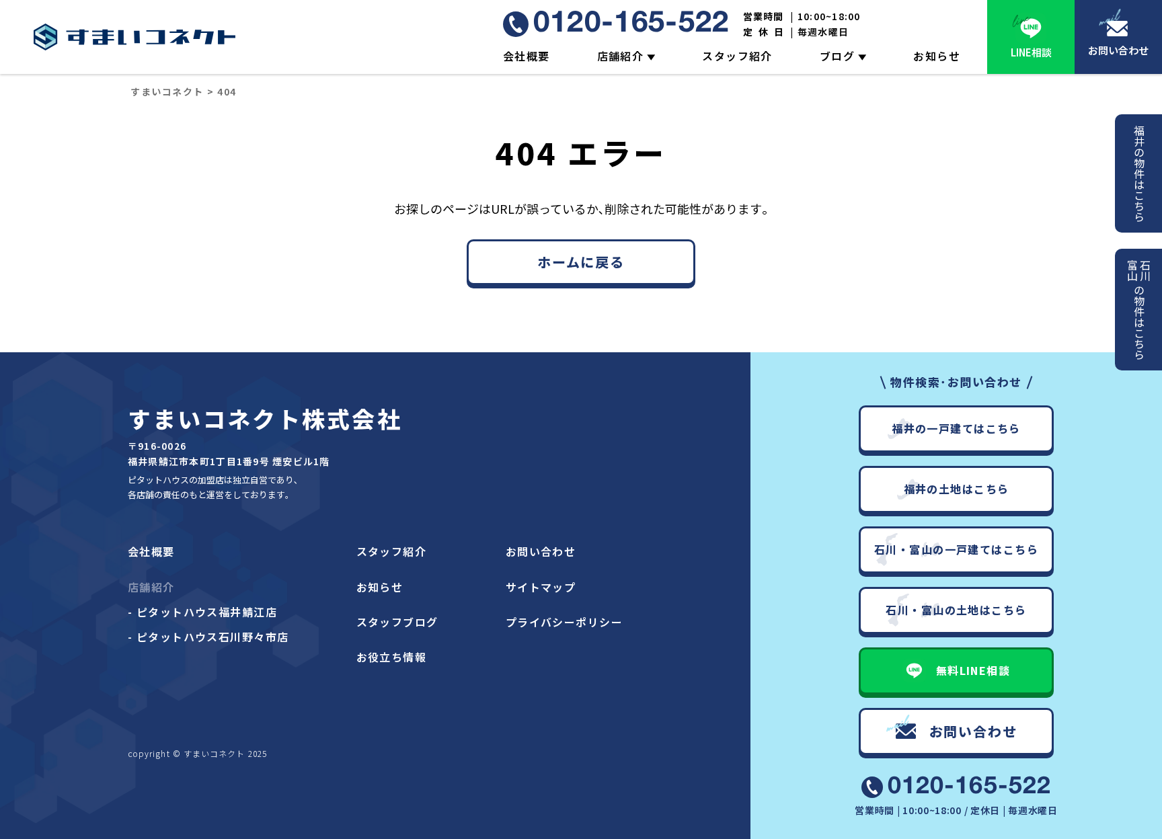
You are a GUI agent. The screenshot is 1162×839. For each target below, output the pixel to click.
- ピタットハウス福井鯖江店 (202, 612)
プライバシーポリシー (564, 622)
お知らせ (936, 56)
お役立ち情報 (391, 657)
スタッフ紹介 (737, 56)
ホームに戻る (581, 262)
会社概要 (526, 56)
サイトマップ (541, 587)
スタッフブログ (397, 622)
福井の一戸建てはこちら (956, 428)
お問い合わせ (1118, 50)
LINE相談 (1031, 52)
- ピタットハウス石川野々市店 (208, 637)
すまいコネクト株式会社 (265, 418)
